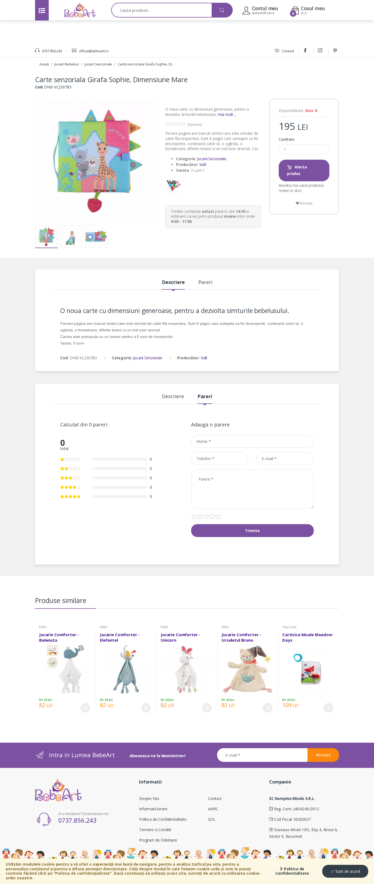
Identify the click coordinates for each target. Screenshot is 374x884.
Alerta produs (297, 170)
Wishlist (306, 203)
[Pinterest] (336, 51)
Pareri (205, 282)
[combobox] (161, 10)
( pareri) (194, 124)
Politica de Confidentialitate (292, 871)
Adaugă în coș (85, 708)
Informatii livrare (153, 808)
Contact (287, 50)
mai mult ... (227, 114)
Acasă (44, 64)
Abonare (323, 754)
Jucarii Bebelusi (66, 64)
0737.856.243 (51, 50)
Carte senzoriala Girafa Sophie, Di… (146, 64)
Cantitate (287, 139)
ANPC (213, 808)
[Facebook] (306, 51)
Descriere (173, 282)
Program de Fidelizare (158, 840)
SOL (211, 819)
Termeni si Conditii (155, 829)
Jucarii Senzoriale (98, 64)
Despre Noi (149, 798)
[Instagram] (321, 51)
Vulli (202, 164)
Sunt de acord (347, 871)
